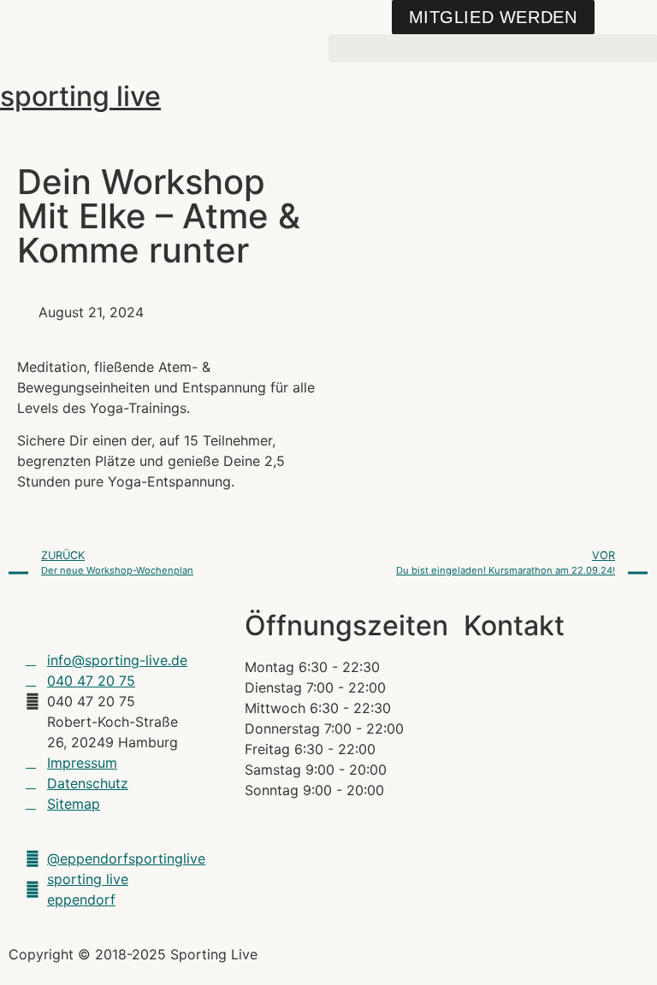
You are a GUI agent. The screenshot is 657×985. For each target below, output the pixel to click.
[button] (492, 48)
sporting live (80, 96)
